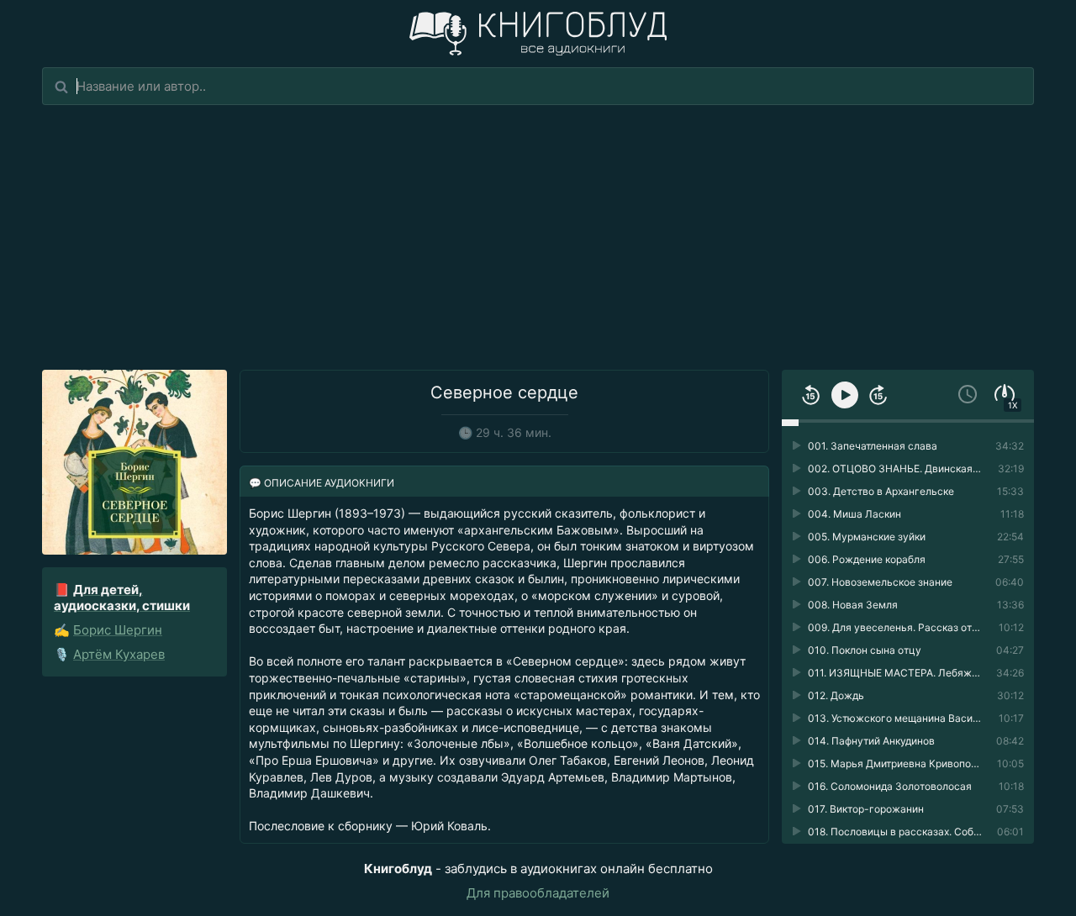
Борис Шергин (117, 630)
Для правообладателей (538, 893)
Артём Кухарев (119, 654)
